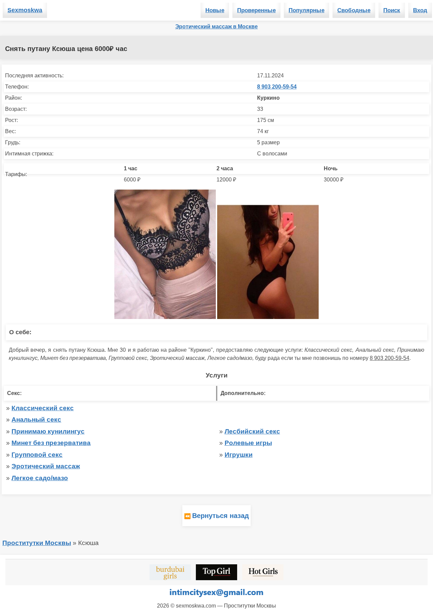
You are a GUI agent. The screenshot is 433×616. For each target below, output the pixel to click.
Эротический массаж (46, 466)
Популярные (306, 10)
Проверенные (256, 10)
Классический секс (43, 408)
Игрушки (239, 454)
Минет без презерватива (51, 442)
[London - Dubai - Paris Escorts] (170, 572)
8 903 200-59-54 (277, 87)
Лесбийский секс (252, 431)
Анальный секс (36, 419)
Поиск (391, 10)
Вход (420, 10)
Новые (214, 10)
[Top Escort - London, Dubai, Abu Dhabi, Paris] (216, 572)
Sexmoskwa (24, 10)
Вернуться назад (220, 515)
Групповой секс (37, 454)
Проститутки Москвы (36, 542)
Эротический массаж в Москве (216, 26)
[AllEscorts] (262, 572)
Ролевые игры (248, 442)
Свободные (353, 10)
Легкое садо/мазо (40, 478)
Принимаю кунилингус (48, 431)
